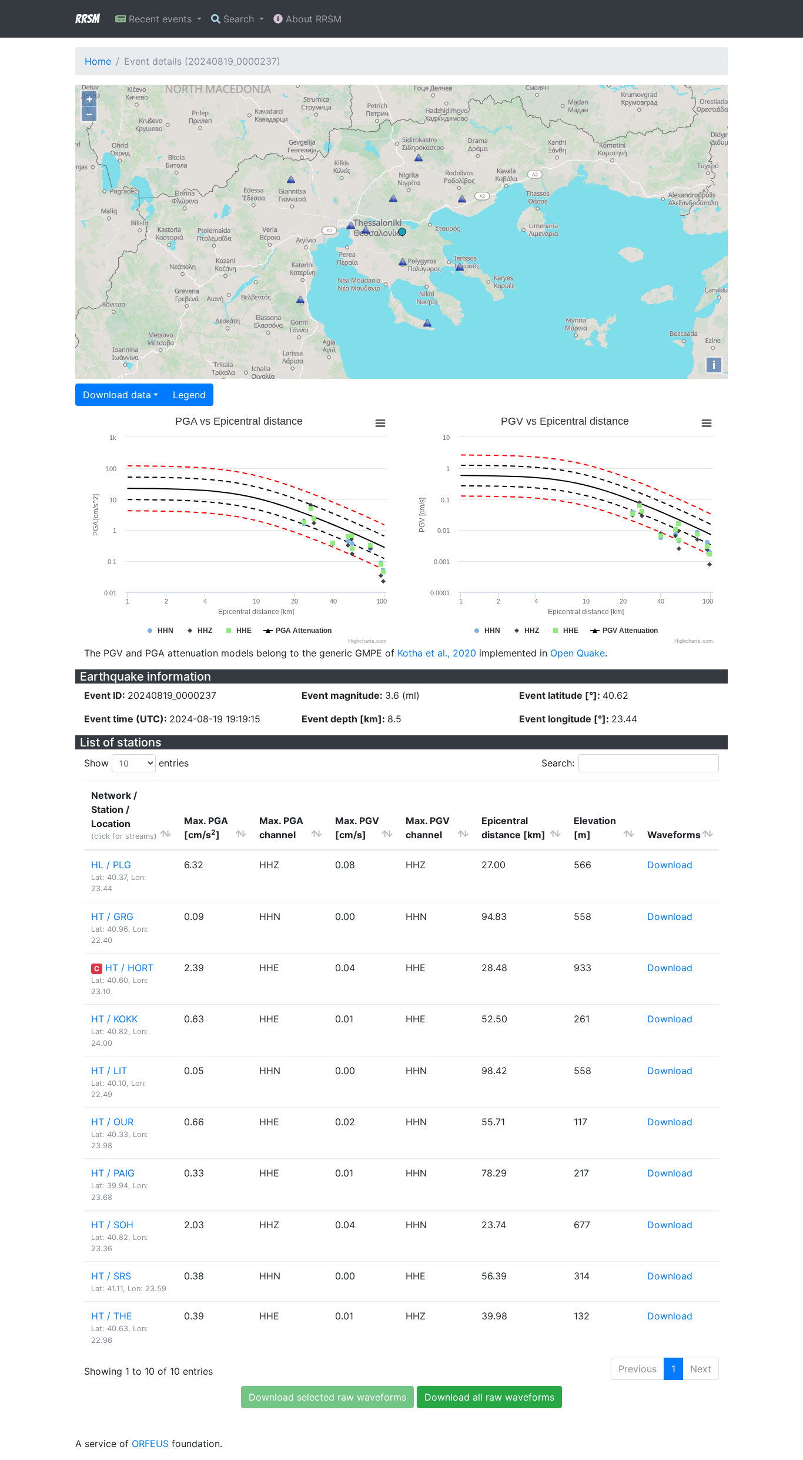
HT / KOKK (114, 1019)
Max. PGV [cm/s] (357, 828)
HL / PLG (111, 865)
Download (669, 865)
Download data (117, 395)
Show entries (136, 763)
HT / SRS (111, 1276)
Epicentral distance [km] (513, 828)
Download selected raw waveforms (327, 1397)
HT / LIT (109, 1070)
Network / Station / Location (124, 815)
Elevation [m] (595, 828)
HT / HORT (129, 968)
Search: (557, 763)
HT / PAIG (113, 1173)
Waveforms (674, 835)
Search (238, 19)
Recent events (160, 19)
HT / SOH (112, 1225)
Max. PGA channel (281, 828)
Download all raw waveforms (489, 1397)
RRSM (87, 18)
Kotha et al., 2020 (436, 653)
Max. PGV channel (428, 828)
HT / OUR (112, 1122)
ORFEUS (150, 1443)
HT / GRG (112, 916)
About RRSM (312, 19)
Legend (189, 395)
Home (98, 61)
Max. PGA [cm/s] (206, 828)
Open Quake (577, 653)
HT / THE (111, 1316)
